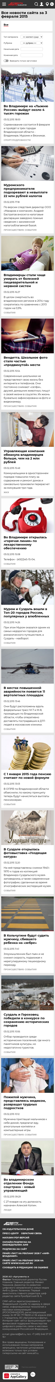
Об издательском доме (18, 1229)
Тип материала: (11, 37)
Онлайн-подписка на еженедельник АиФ (16, 1243)
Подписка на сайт (14, 1249)
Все (6, 24)
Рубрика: (8, 43)
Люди (7, 1210)
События (9, 313)
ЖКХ (6, 492)
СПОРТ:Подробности (17, 140)
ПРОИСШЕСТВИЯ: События (20, 230)
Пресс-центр (10, 1233)
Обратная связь (31, 1233)
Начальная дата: (11, 49)
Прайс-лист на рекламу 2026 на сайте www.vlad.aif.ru (23, 1262)
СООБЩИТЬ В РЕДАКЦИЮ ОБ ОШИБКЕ (25, 1267)
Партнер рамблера (29, 1367)
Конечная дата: (11, 55)
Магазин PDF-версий (15, 1237)
